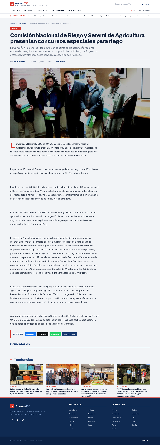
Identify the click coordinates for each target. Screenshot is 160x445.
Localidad (42, 11)
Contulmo (135, 414)
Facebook (30, 334)
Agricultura (73, 410)
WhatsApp (55, 334)
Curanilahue (116, 418)
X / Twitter (43, 334)
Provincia (91, 421)
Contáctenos (74, 11)
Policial (90, 418)
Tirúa (114, 429)
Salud (71, 425)
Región (134, 425)
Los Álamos (116, 421)
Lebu (133, 418)
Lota (133, 421)
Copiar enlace (69, 334)
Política (71, 421)
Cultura (91, 410)
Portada (16, 11)
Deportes (72, 414)
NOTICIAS (22, 23)
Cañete (134, 410)
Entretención (73, 418)
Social (90, 425)
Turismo (71, 429)
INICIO (12, 23)
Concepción (116, 414)
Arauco (114, 410)
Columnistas (58, 11)
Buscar (145, 4)
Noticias (28, 11)
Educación (92, 414)
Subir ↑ (145, 440)
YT (23, 420)
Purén (114, 425)
